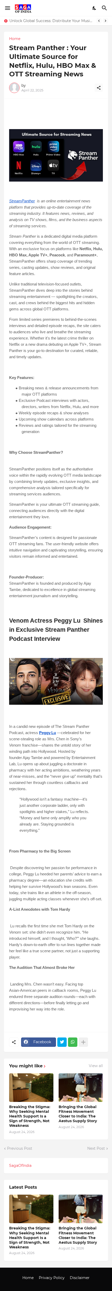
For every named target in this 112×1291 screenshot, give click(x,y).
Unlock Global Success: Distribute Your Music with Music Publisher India (51, 20)
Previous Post (19, 1148)
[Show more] (83, 1042)
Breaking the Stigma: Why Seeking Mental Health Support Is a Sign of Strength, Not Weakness (29, 1116)
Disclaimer (80, 1277)
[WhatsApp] (72, 1042)
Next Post (96, 1148)
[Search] (105, 8)
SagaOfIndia (20, 1165)
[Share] (99, 88)
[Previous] (99, 20)
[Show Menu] (7, 8)
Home (14, 39)
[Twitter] (62, 1042)
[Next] (105, 20)
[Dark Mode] (94, 8)
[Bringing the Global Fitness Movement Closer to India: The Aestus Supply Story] (81, 1087)
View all (96, 1066)
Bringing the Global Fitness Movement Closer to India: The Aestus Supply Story (78, 1113)
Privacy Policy (52, 1277)
